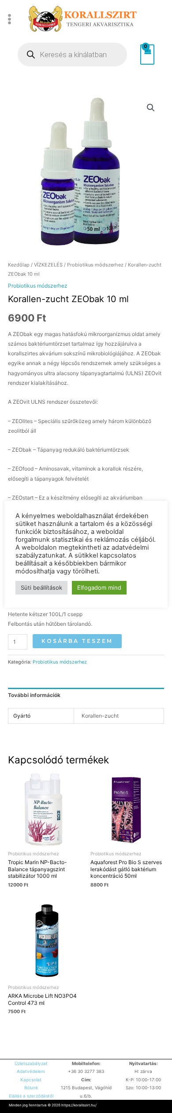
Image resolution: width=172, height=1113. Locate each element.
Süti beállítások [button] (41, 587)
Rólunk (31, 1087)
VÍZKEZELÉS (48, 265)
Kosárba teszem (77, 641)
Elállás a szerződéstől (31, 1095)
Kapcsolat (30, 1079)
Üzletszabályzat (31, 1063)
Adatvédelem (31, 1071)
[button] (151, 108)
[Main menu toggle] (9, 19)
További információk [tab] (34, 695)
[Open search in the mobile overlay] (72, 54)
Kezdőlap (19, 265)
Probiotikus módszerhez (95, 265)
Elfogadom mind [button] (99, 587)
